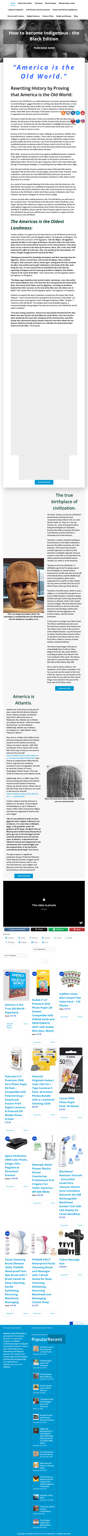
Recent (55, 1339)
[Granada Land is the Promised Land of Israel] (36, 1348)
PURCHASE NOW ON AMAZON (9, 1026)
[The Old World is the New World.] (36, 1453)
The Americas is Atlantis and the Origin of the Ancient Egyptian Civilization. (47, 1482)
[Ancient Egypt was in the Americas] (36, 1362)
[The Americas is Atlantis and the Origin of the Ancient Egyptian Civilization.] (36, 1478)
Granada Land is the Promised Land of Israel (46, 1349)
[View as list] (46, 961)
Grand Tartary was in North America (46, 1388)
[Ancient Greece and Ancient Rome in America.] (36, 1417)
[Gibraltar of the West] (36, 1497)
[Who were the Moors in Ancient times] (36, 1465)
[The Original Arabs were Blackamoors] (36, 1522)
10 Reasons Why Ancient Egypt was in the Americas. (46, 1403)
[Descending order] (54, 950)
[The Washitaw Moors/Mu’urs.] (36, 1376)
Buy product (37, 1042)
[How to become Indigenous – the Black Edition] (44, 41)
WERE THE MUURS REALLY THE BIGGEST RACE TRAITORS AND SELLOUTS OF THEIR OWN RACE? (46, 1436)
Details (26, 1024)
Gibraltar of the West (46, 1496)
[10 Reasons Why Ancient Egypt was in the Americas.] (36, 1401)
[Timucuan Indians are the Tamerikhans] (36, 1508)
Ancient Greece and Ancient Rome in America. (47, 1417)
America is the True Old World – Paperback (15, 1008)
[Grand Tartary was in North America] (36, 1387)
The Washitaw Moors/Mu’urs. (46, 1375)
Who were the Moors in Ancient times (47, 1465)
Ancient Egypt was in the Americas (45, 1363)
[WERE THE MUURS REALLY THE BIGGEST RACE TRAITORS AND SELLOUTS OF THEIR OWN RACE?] (36, 1430)
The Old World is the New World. (47, 1453)
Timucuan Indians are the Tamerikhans (47, 1509)
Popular (40, 1339)
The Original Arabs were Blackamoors (45, 1522)
